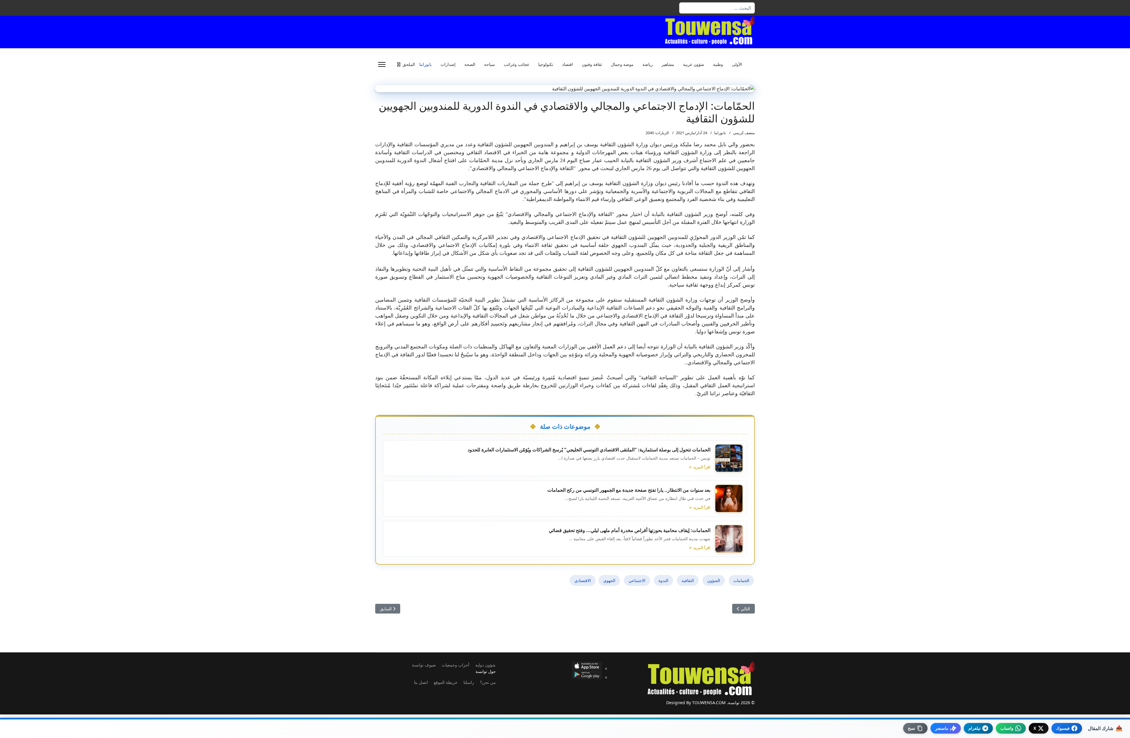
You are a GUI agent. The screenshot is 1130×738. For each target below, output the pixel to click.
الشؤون (713, 580)
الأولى (737, 64)
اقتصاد (567, 64)
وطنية (718, 64)
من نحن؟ (488, 682)
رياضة (647, 64)
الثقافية (688, 580)
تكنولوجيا (545, 64)
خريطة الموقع (446, 682)
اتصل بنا (421, 682)
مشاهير (668, 64)
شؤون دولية (485, 665)
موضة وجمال (622, 64)
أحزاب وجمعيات (455, 665)
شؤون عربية (693, 64)
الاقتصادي (582, 580)
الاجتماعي (637, 580)
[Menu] (381, 64)
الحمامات (741, 580)
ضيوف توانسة (424, 665)
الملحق (409, 64)
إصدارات (448, 64)
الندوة (663, 580)
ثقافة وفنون (592, 64)
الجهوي (609, 580)
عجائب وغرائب (516, 64)
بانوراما (425, 64)
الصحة (469, 64)
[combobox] (717, 8)
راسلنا (468, 682)
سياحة (489, 64)
